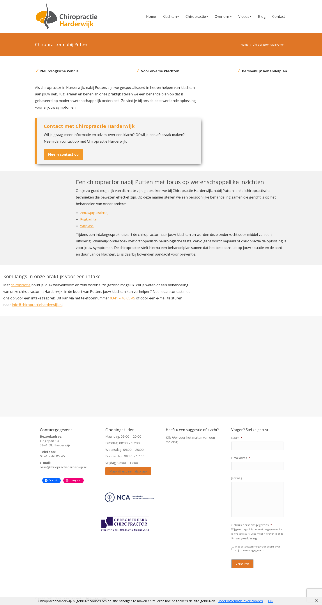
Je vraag (236, 478)
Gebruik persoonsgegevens (251, 525)
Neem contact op (63, 154)
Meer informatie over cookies (240, 601)
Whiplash (87, 226)
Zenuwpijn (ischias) (94, 212)
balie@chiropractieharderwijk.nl (63, 467)
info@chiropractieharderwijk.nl (37, 304)
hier (175, 437)
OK (270, 601)
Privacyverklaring (244, 538)
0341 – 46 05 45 (122, 298)
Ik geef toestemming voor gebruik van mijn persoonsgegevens (258, 548)
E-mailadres (240, 458)
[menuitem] (151, 16)
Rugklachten (89, 219)
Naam (236, 438)
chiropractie (20, 285)
